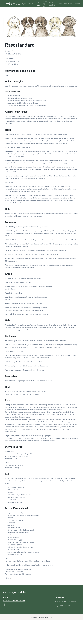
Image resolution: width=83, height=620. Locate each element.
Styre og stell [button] (45, 3)
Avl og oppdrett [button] (52, 3)
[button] (11, 578)
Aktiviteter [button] (68, 4)
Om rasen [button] (39, 3)
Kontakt (77, 4)
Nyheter (31, 4)
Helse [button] (60, 4)
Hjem (24, 4)
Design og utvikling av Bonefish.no (41, 617)
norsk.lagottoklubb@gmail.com (14, 600)
